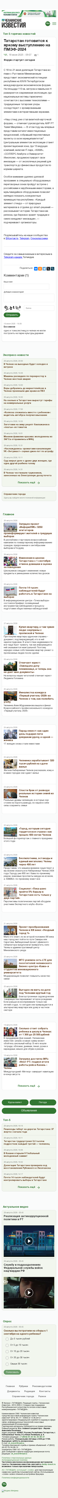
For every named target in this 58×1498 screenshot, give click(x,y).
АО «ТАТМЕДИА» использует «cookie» (18, 1470)
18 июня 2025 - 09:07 (20, 55)
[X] (48, 269)
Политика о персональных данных (16, 1458)
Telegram (24, 239)
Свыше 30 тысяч (18, 1364)
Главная (10, 1386)
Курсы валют (15, 1102)
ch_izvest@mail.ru (16, 1443)
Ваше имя (8, 282)
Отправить (12, 315)
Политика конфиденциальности (15, 1478)
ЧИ (6, 55)
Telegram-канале (13, 257)
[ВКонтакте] (36, 269)
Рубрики (23, 1386)
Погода (43, 1102)
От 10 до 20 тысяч (19, 1351)
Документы (13, 1391)
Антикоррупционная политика (14, 1460)
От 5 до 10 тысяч (19, 1345)
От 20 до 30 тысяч (19, 1358)
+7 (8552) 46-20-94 (27, 1437)
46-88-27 (41, 1437)
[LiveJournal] (52, 269)
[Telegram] (44, 269)
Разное (42, 1397)
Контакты (44, 1391)
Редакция (29, 1391)
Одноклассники (39, 239)
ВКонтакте (12, 239)
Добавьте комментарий (14, 292)
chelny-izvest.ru (48, 1464)
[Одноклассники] (40, 269)
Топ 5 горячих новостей (19, 34)
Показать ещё (26, 483)
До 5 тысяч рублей (20, 1339)
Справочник (23, 1397)
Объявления (29, 1110)
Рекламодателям (42, 1386)
